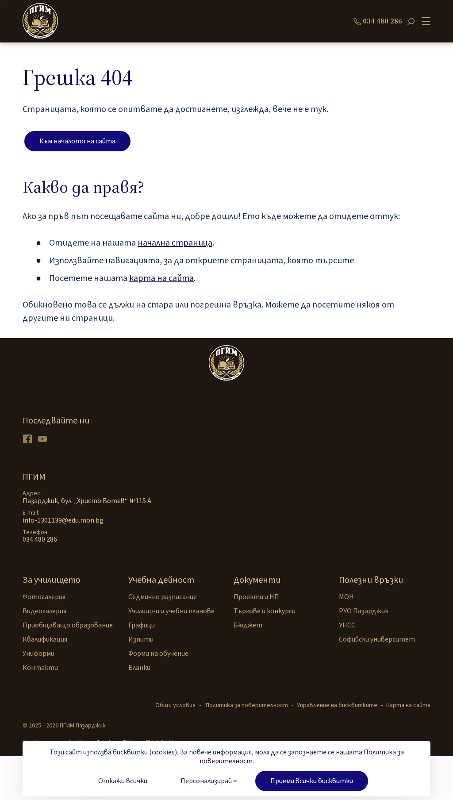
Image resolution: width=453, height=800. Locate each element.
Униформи (38, 653)
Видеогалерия (44, 611)
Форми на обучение (158, 653)
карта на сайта (161, 278)
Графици (141, 625)
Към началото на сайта (77, 141)
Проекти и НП (256, 597)
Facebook (27, 439)
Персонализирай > (208, 781)
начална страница (175, 243)
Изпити (141, 639)
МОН (346, 597)
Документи (257, 580)
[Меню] (424, 22)
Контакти (40, 668)
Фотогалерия (44, 597)
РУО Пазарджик (363, 611)
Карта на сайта (408, 705)
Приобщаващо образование (68, 625)
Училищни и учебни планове (171, 611)
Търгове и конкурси (265, 611)
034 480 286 (382, 21)
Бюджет (248, 625)
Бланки (139, 668)
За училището (52, 580)
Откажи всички (122, 781)
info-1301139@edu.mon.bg (63, 520)
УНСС (347, 625)
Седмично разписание (162, 597)
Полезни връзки (371, 580)
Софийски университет (377, 639)
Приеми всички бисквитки (311, 781)
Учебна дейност (161, 580)
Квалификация (45, 639)
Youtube (42, 439)
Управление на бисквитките (337, 705)
